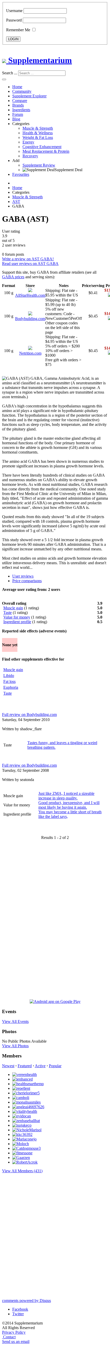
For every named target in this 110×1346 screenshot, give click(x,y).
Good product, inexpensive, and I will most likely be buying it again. (69, 804)
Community (21, 91)
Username (14, 10)
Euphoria (10, 687)
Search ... (9, 73)
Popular (55, 1066)
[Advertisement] (22, 921)
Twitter (18, 1314)
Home (17, 87)
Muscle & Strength (38, 128)
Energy (28, 142)
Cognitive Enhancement (42, 147)
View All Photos (15, 1046)
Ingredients (21, 110)
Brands (18, 105)
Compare (19, 100)
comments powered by (26, 1300)
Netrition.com (30, 353)
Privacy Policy (14, 1332)
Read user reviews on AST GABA (30, 263)
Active (40, 1066)
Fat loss (9, 681)
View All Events (15, 1021)
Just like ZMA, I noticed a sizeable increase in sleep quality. (66, 795)
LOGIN (13, 39)
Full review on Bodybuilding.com (29, 714)
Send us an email (15, 1341)
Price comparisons (27, 581)
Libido (8, 675)
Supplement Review (39, 165)
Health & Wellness (38, 133)
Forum (17, 114)
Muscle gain (13, 608)
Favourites (20, 174)
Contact (9, 1337)
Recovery (30, 156)
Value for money (16, 617)
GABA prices (13, 277)
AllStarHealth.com (30, 295)
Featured (25, 1066)
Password (14, 20)
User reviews (23, 576)
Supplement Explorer (29, 96)
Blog (16, 119)
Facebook (20, 1309)
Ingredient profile (17, 622)
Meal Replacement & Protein (46, 151)
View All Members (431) (22, 1171)
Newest (8, 1066)
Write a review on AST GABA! (28, 259)
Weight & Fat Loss (38, 137)
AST (16, 201)
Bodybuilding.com (30, 318)
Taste (7, 612)
